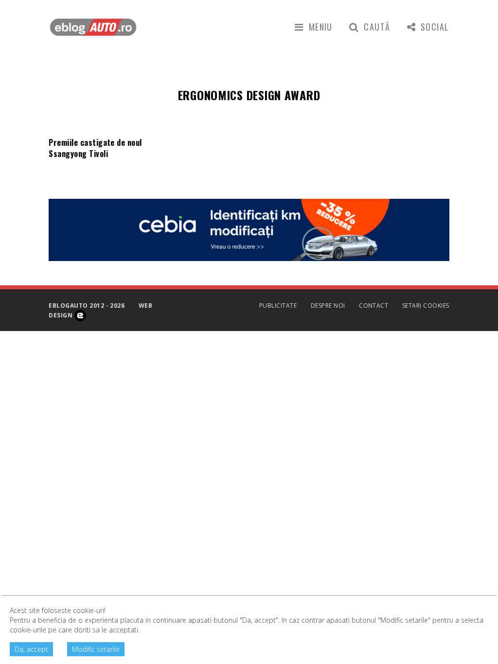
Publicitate (278, 305)
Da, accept (31, 649)
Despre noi (328, 305)
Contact (373, 305)
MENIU (321, 26)
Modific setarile (96, 649)
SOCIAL (435, 26)
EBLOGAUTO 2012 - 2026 (86, 305)
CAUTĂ (377, 26)
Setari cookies (425, 305)
